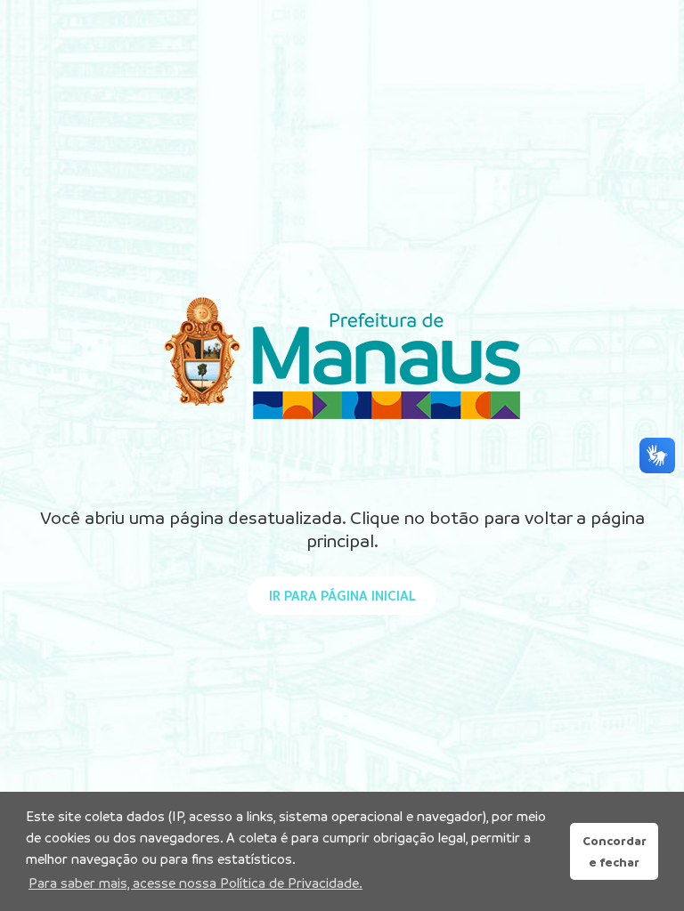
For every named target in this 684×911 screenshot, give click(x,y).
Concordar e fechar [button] (614, 851)
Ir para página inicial (342, 595)
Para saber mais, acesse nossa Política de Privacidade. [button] (195, 883)
